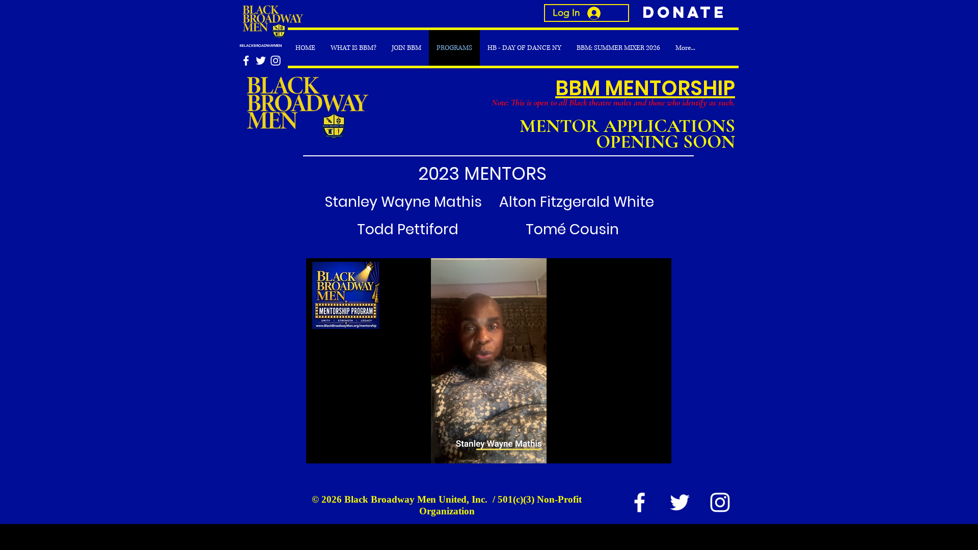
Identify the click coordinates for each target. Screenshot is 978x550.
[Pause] (319, 449)
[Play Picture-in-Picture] (640, 449)
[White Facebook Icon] (246, 60)
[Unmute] (336, 449)
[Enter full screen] (657, 449)
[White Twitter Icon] (260, 60)
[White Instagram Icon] (275, 60)
